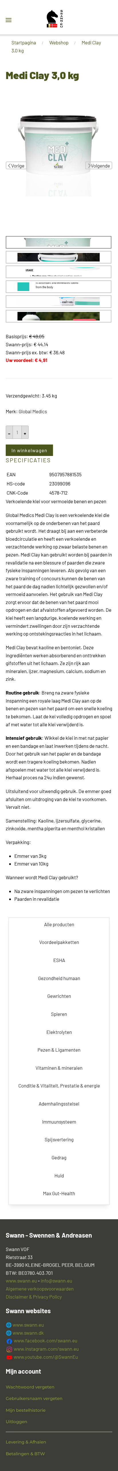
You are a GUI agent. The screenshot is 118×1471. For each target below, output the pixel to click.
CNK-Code (17, 492)
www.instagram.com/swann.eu (46, 1349)
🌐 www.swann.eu (25, 1325)
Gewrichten (59, 996)
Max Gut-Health (59, 1193)
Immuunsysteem (59, 1121)
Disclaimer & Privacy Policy (34, 1296)
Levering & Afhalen (26, 1442)
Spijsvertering (59, 1139)
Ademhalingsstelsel (59, 1103)
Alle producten (59, 924)
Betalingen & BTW (25, 1453)
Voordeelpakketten (59, 942)
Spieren (59, 1014)
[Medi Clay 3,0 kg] (59, 142)
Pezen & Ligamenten (59, 1050)
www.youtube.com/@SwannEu (45, 1357)
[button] (8, 20)
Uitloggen (16, 1421)
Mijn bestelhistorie (26, 1410)
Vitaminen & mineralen (59, 1068)
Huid (59, 1175)
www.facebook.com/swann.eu (45, 1340)
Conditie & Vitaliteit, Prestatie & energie (59, 1085)
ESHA (59, 960)
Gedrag (59, 1157)
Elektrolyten (59, 1032)
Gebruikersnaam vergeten (34, 1398)
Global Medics (33, 411)
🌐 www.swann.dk (25, 1333)
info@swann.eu (56, 1280)
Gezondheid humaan (59, 978)
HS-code (16, 483)
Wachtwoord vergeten (30, 1387)
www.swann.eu (21, 1280)
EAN (11, 474)
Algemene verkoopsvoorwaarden (40, 1288)
